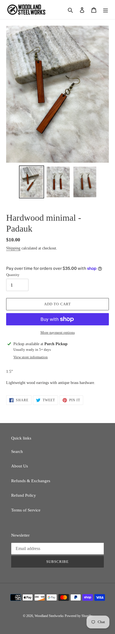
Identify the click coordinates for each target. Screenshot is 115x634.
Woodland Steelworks (49, 616)
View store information (30, 357)
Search (17, 451)
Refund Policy (23, 495)
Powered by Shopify (78, 616)
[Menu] (105, 10)
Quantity (13, 275)
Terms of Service (25, 510)
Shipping (13, 248)
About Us (19, 466)
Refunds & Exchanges (30, 481)
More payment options (57, 332)
